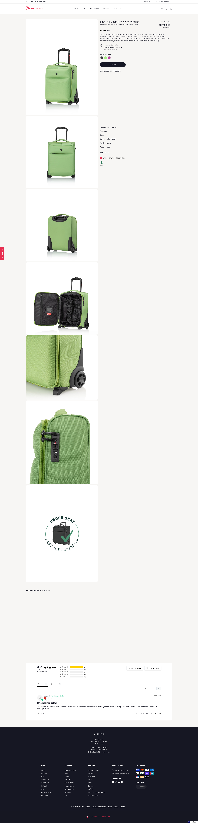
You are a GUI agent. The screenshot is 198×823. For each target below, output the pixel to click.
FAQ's (90, 780)
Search (88, 806)
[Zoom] (62, 67)
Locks (90, 783)
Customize (44, 786)
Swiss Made (45, 783)
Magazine (67, 792)
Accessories (95, 9)
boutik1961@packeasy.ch (101, 752)
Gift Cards (44, 795)
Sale (42, 789)
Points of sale (69, 783)
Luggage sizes (93, 795)
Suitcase (76, 9)
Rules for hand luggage (96, 792)
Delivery (91, 786)
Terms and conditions (99, 806)
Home (43, 770)
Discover (107, 9)
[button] (101, 57)
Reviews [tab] (41, 684)
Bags (85, 9)
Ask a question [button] (136, 668)
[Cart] (171, 8)
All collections (46, 792)
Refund (90, 789)
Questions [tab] (54, 684)
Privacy (116, 806)
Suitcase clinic (93, 770)
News (66, 795)
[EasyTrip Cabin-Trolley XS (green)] (135, 83)
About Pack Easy (70, 770)
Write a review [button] (154, 668)
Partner (67, 780)
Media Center (69, 789)
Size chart (104, 153)
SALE (126, 9)
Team (66, 773)
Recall (110, 806)
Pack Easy (117, 9)
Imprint (122, 806)
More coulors (105, 54)
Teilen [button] (42, 713)
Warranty (91, 776)
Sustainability (69, 786)
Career (66, 776)
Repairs (91, 773)
